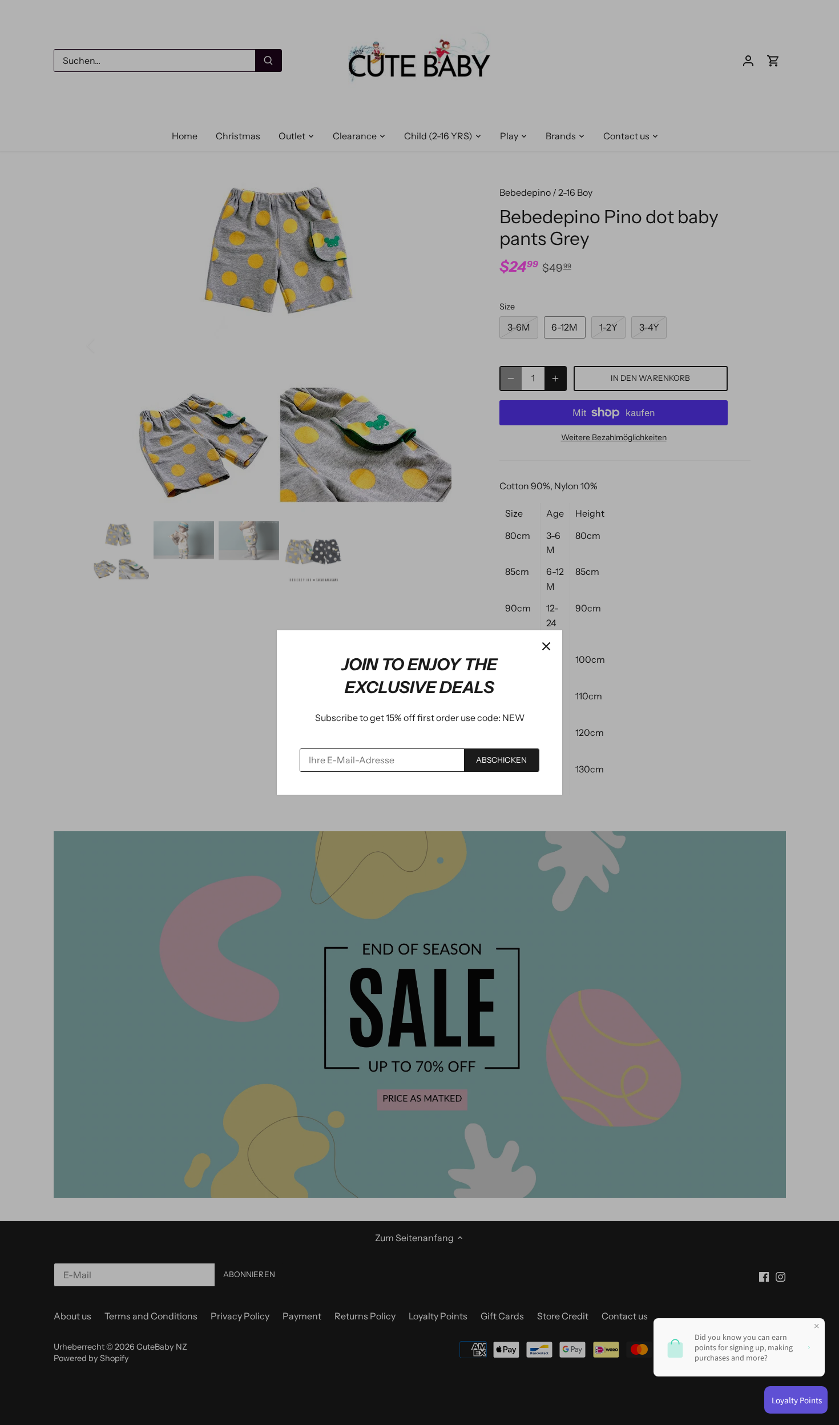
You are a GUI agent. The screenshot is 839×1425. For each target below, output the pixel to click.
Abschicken (501, 759)
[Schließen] (546, 646)
